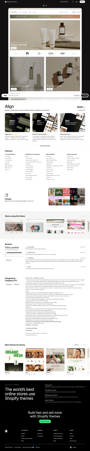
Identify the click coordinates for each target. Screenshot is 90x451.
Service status (73, 440)
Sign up (82, 1)
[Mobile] (46, 6)
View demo (76, 95)
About (71, 433)
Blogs (54, 440)
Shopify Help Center (58, 433)
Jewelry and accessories (27, 438)
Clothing (23, 433)
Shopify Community (58, 438)
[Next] (84, 216)
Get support (9, 284)
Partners (72, 436)
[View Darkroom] (70, 196)
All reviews (8, 260)
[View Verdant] (55, 196)
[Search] (73, 2)
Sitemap (38, 447)
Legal (71, 438)
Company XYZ (81, 110)
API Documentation (57, 436)
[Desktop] (44, 6)
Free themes (40, 436)
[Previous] (81, 216)
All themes (16, 284)
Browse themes (64, 1)
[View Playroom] (63, 196)
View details (28, 325)
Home (22, 440)
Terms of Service (9, 447)
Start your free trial (45, 421)
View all (76, 344)
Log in (76, 1)
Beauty (22, 436)
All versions (35, 325)
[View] (14, 226)
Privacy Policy (17, 447)
